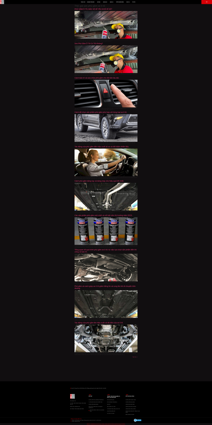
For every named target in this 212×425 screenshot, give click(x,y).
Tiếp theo (134, 357)
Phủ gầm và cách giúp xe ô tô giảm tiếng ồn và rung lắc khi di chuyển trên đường (105, 287)
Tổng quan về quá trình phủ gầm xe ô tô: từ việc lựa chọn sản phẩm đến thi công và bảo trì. (106, 251)
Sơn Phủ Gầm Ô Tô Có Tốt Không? (89, 43)
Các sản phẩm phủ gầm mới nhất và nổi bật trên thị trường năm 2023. (103, 215)
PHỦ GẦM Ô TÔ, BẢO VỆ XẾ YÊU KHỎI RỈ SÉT (93, 9)
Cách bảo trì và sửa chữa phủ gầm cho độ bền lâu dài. (97, 78)
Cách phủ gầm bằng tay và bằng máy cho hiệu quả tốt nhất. (99, 181)
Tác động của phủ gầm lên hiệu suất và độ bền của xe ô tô (99, 323)
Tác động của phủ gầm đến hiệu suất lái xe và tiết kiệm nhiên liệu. (102, 146)
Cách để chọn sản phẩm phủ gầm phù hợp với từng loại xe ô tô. (101, 112)
